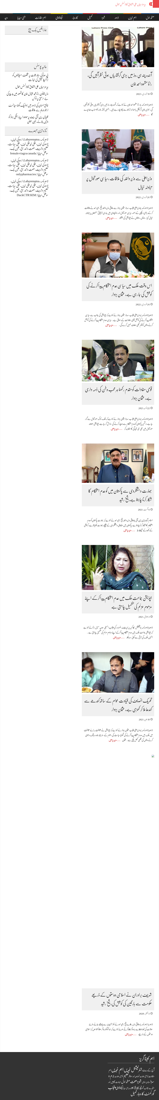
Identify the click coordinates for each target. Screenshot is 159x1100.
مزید (6, 17)
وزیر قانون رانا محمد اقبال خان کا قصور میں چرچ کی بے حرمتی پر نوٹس (119, 4)
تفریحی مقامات (118, 1076)
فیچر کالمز (139, 1088)
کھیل (89, 17)
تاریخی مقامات (144, 1076)
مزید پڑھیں (142, 115)
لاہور (117, 17)
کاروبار (75, 17)
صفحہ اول (125, 1081)
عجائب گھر (145, 1088)
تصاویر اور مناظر (134, 1076)
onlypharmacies (26, 174)
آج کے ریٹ (148, 1070)
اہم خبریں (132, 17)
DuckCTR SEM (26, 195)
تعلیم (126, 1075)
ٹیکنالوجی (59, 17)
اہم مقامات (40, 17)
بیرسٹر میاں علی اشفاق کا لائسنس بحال (31, 87)
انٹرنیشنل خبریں (133, 1070)
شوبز (103, 17)
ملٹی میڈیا (21, 17)
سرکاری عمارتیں (146, 1082)
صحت (133, 1081)
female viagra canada (23, 153)
